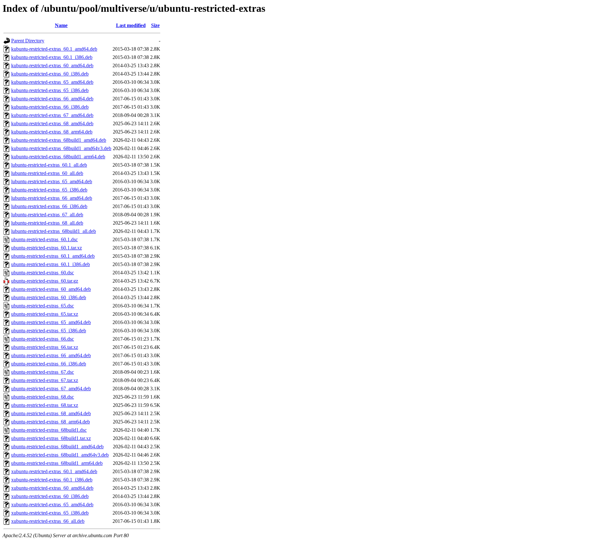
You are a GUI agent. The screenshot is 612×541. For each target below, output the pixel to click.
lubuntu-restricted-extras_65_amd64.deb (51, 181)
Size (155, 25)
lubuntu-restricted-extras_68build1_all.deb (53, 231)
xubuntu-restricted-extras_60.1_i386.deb (51, 479)
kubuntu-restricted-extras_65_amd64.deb (52, 82)
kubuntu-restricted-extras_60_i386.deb (50, 73)
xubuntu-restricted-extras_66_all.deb (47, 521)
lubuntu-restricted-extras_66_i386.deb (49, 206)
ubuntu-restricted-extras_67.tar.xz (44, 380)
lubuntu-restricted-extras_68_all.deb (47, 223)
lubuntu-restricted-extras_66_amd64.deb (51, 198)
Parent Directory (27, 40)
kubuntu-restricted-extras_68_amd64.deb (52, 123)
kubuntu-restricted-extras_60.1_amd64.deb (54, 49)
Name (61, 25)
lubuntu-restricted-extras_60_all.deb (47, 173)
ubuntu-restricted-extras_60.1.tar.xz (46, 247)
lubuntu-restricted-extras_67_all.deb (47, 214)
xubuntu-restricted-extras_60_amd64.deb (52, 488)
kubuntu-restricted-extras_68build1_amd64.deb (58, 140)
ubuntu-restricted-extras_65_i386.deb (48, 330)
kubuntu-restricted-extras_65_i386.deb (50, 90)
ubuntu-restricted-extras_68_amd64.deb (51, 413)
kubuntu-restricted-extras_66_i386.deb (50, 107)
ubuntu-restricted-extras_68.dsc (42, 397)
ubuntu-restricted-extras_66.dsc (42, 339)
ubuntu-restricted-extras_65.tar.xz (44, 314)
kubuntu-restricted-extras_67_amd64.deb (52, 115)
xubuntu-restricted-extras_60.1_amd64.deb (54, 471)
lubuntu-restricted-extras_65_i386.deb (49, 189)
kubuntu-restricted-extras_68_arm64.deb (51, 131)
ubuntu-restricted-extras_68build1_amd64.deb (57, 446)
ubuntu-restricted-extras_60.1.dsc (44, 239)
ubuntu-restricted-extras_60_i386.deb (48, 297)
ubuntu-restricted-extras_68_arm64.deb (50, 421)
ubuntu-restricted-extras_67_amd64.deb (51, 388)
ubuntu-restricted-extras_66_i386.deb (48, 363)
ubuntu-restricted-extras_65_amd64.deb (51, 322)
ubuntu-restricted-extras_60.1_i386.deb (50, 264)
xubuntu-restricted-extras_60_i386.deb (50, 496)
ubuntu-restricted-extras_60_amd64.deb (51, 289)
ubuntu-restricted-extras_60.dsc (42, 272)
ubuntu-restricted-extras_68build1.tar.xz (51, 438)
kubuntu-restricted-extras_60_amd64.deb (52, 65)
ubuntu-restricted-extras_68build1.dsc (49, 430)
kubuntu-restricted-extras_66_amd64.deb (52, 98)
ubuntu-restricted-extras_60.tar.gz (44, 281)
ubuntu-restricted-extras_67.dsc (42, 372)
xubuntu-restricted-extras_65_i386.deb (50, 513)
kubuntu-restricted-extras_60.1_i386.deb (51, 57)
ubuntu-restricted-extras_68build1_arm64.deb (57, 463)
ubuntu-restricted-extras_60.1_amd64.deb (53, 256)
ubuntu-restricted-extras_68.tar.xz (44, 405)
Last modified (131, 25)
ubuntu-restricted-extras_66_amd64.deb (51, 355)
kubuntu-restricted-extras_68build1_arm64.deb (58, 156)
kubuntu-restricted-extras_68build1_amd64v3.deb (61, 148)
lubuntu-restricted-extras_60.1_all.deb (49, 165)
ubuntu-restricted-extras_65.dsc (42, 305)
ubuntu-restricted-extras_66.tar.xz (44, 347)
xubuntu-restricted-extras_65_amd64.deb (52, 504)
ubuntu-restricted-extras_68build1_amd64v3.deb (60, 455)
